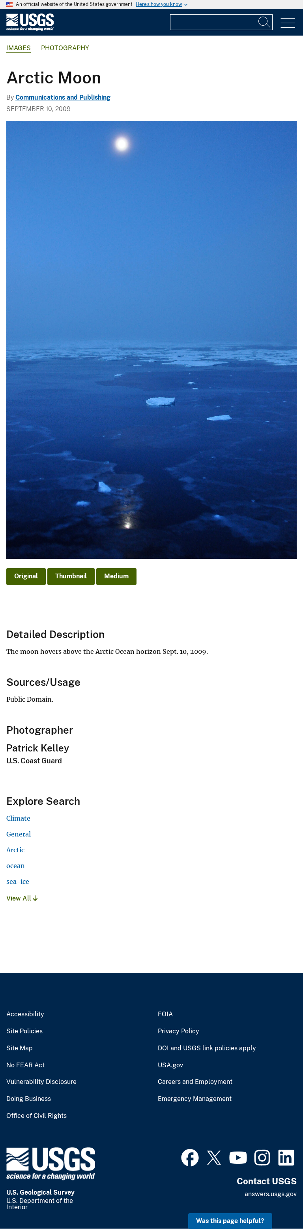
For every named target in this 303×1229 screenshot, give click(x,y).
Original (26, 576)
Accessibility (25, 1014)
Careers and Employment (195, 1082)
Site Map (19, 1048)
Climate (18, 818)
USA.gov (170, 1065)
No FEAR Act (25, 1065)
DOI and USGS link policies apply (207, 1048)
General (18, 834)
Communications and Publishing (62, 97)
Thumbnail (71, 576)
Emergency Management (195, 1099)
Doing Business (28, 1099)
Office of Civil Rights (36, 1116)
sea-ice (17, 881)
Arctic (15, 850)
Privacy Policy (178, 1031)
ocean (15, 866)
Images (18, 48)
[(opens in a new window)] (190, 1156)
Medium (116, 576)
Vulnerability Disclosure (41, 1082)
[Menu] (288, 23)
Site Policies (24, 1031)
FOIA (165, 1014)
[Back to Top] (274, 1200)
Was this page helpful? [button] (230, 1221)
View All (19, 898)
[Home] (30, 29)
